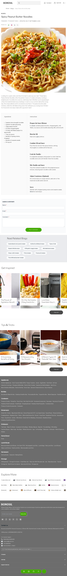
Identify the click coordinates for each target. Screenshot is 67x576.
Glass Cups (13, 429)
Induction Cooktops (6, 385)
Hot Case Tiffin (21, 445)
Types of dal (52, 243)
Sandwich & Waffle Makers (43, 385)
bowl (33, 125)
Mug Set (40, 427)
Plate (2, 417)
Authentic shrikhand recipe (37, 243)
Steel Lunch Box (16, 448)
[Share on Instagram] (11, 25)
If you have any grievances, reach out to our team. (17, 549)
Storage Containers (14, 461)
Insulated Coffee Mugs (22, 427)
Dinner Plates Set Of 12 (29, 413)
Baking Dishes (18, 454)
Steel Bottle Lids (61, 394)
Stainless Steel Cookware (7, 403)
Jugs (33, 429)
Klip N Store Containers (14, 464)
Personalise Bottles (33, 394)
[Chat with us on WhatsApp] (28, 571)
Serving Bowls (4, 454)
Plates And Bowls (57, 413)
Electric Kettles (19, 387)
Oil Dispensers (5, 461)
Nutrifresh (49, 382)
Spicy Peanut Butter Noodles (22, 8)
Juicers (37, 382)
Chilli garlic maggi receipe (31, 248)
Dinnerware (39, 417)
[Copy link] (17, 25)
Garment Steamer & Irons (37, 387)
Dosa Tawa (20, 401)
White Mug (54, 427)
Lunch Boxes (57, 445)
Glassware (46, 429)
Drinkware (52, 429)
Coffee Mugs (39, 429)
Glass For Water (11, 427)
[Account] (38, 571)
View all (56, 312)
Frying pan (13, 401)
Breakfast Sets (14, 415)
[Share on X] (14, 25)
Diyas (2, 438)
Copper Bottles (43, 394)
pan (38, 136)
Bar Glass (19, 429)
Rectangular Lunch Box (32, 445)
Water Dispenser (52, 394)
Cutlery (14, 417)
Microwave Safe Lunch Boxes (8, 445)
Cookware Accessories (40, 401)
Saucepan (49, 401)
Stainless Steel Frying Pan (38, 403)
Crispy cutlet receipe (13, 253)
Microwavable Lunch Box (27, 448)
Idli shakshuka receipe (48, 248)
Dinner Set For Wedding (29, 417)
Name (4, 205)
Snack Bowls (60, 415)
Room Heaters (48, 387)
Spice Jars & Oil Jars (26, 464)
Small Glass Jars (25, 461)
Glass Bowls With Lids (17, 413)
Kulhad (3, 431)
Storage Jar (4, 464)
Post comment (33, 229)
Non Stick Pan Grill (28, 401)
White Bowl (19, 417)
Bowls (9, 413)
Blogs (12, 8)
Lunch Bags (42, 445)
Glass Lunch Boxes (6, 448)
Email (4, 211)
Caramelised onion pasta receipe (16, 243)
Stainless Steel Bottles (21, 394)
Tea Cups (3, 427)
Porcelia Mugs (46, 427)
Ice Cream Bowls (40, 413)
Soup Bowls (8, 417)
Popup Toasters (30, 382)
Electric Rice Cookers (29, 385)
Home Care (27, 387)
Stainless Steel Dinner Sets (8, 420)
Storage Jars (35, 464)
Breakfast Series (47, 417)
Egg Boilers (43, 382)
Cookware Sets (50, 403)
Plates (20, 415)
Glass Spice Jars (52, 461)
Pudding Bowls (5, 415)
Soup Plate (42, 415)
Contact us (4, 525)
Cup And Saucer (5, 429)
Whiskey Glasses (33, 427)
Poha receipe (27, 253)
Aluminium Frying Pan (58, 401)
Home (7, 8)
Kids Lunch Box (49, 445)
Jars (46, 461)
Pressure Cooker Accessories (8, 406)
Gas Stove (53, 385)
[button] (33, 571)
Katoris (37, 415)
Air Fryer (55, 382)
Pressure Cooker (5, 401)
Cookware (20, 406)
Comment (5, 217)
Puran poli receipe (40, 253)
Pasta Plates (49, 413)
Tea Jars (59, 461)
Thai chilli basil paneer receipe (16, 257)
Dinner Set (4, 413)
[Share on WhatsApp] (8, 25)
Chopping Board (26, 403)
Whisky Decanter (27, 429)
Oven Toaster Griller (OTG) (19, 382)
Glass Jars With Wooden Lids (36, 461)
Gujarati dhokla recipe (14, 248)
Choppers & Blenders (18, 385)
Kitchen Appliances (6, 382)
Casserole (12, 454)
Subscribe (23, 514)
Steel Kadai (18, 403)
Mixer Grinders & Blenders (7, 387)
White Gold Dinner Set (28, 415)
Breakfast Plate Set (51, 415)
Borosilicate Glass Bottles (8, 394)
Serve (31, 191)
